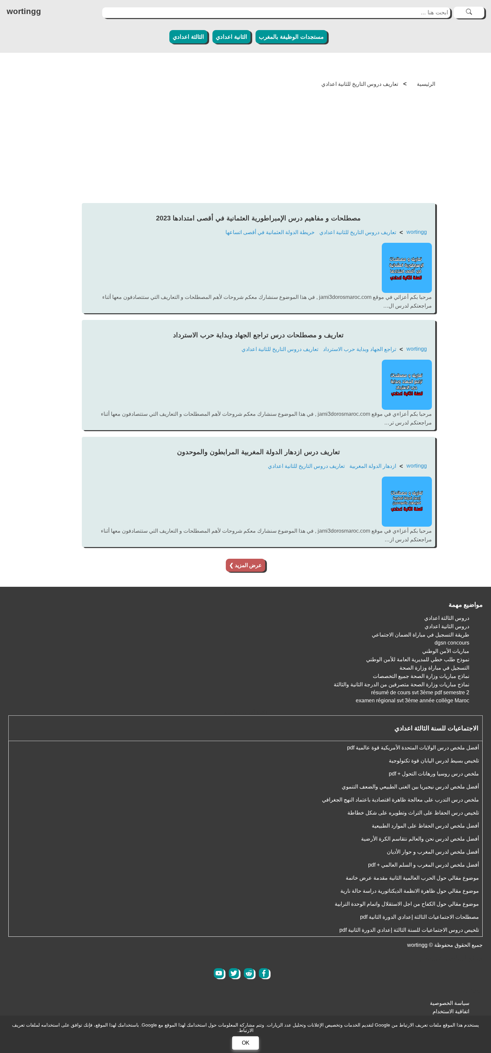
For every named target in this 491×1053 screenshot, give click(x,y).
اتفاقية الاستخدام (451, 1011)
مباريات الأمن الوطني (445, 651)
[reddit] (249, 973)
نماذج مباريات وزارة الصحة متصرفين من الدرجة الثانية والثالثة (401, 684)
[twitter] (234, 973)
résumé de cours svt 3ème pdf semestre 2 (420, 692)
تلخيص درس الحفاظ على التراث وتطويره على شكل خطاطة (413, 813)
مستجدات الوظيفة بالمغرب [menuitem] (291, 37)
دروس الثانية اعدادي (447, 626)
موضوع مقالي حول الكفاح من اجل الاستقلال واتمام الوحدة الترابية (407, 904)
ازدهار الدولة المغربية (372, 466)
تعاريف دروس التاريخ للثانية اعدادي (357, 232)
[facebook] (264, 973)
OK (246, 1043)
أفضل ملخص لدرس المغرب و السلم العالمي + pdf (423, 865)
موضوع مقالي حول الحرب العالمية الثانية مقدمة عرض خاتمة (412, 878)
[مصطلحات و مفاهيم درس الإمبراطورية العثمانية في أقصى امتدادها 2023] (407, 291)
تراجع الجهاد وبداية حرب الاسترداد (359, 349)
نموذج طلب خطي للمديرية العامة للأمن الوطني (417, 659)
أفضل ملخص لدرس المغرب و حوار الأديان (433, 852)
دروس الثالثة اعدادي (446, 618)
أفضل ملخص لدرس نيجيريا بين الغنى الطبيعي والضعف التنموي (410, 786)
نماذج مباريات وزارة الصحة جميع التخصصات (421, 676)
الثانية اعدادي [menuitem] (231, 37)
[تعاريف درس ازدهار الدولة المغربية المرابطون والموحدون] (407, 525)
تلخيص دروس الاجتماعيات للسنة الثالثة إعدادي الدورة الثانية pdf (409, 930)
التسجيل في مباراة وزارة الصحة (434, 668)
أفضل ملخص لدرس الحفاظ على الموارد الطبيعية (425, 826)
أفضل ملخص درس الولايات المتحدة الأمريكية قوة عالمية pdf (413, 747)
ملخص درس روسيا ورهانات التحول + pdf (434, 773)
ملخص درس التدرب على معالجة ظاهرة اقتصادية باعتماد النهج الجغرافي (400, 800)
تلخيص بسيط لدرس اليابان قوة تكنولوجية (434, 760)
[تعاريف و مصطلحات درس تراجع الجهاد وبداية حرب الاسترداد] (407, 408)
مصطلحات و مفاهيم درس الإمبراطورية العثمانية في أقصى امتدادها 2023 (258, 218)
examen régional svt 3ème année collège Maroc (412, 700)
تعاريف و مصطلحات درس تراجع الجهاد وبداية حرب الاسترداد (258, 335)
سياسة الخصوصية (449, 1003)
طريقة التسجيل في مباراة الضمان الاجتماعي (420, 635)
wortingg (416, 232)
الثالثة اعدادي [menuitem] (188, 37)
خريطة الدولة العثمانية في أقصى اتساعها (270, 232)
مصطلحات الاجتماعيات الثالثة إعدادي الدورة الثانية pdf (419, 917)
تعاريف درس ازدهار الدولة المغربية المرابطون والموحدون (258, 452)
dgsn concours (452, 643)
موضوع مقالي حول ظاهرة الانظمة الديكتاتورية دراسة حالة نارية (409, 891)
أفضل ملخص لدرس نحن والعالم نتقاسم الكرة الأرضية (420, 839)
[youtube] (219, 973)
